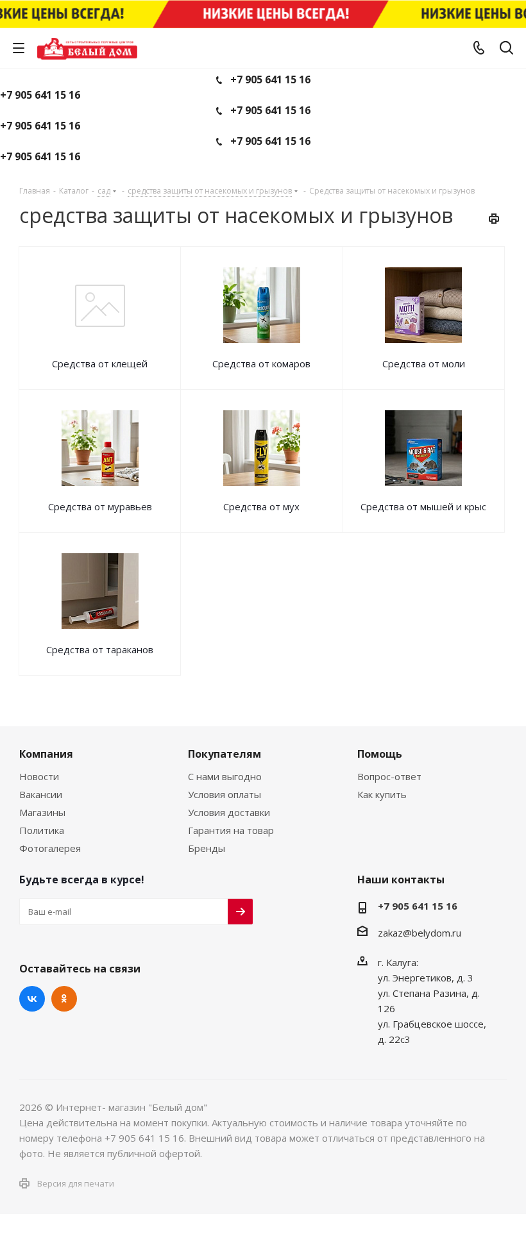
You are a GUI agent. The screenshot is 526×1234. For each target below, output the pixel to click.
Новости (39, 776)
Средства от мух (261, 506)
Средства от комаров (261, 363)
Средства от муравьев (100, 506)
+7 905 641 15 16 (270, 79)
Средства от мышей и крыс (423, 506)
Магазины (42, 812)
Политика (41, 830)
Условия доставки (229, 812)
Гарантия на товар (231, 830)
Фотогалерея (50, 848)
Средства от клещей (100, 363)
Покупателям (224, 754)
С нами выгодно (225, 776)
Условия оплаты (224, 794)
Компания (46, 754)
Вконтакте (32, 999)
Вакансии (40, 794)
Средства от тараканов (99, 649)
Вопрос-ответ (389, 776)
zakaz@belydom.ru (419, 932)
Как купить (382, 794)
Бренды (206, 848)
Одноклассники (64, 999)
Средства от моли (423, 363)
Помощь (379, 754)
